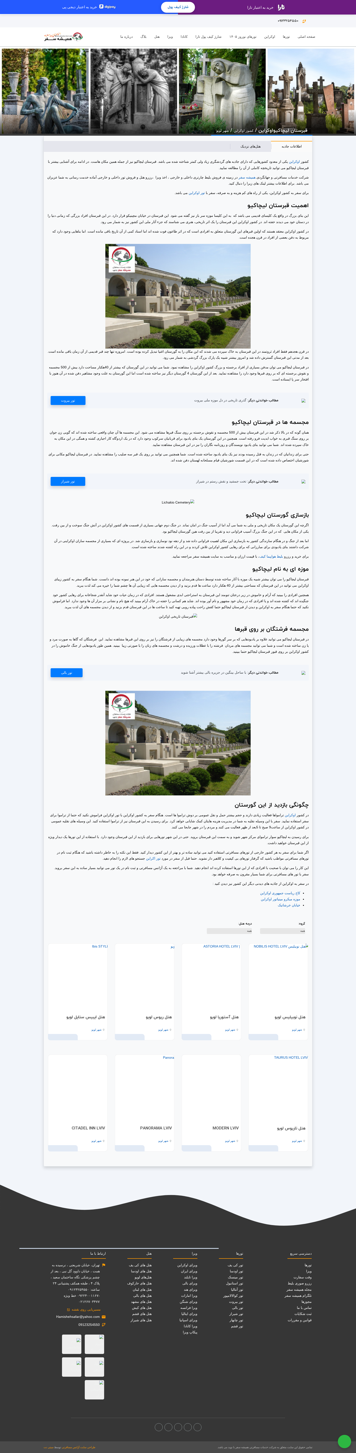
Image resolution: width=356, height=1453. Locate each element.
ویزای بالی (189, 1283)
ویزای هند (190, 1289)
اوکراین (294, 161)
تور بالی (66, 673)
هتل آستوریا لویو (224, 1017)
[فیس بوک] (197, 1427)
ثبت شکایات (303, 1314)
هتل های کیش (142, 1308)
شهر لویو (222, 130)
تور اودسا (236, 1271)
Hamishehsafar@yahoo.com (78, 1317)
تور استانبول (234, 1283)
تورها (286, 37)
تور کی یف (235, 1265)
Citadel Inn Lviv (88, 1128)
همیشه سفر (247, 177)
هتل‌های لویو (143, 1277)
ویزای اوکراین (187, 1265)
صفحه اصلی (306, 37)
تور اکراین (153, 858)
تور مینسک (235, 1277)
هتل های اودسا (141, 1271)
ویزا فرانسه (188, 1308)
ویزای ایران (189, 1271)
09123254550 (89, 1325)
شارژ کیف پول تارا (208, 37)
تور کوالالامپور (233, 1296)
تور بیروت (68, 400)
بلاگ (143, 37)
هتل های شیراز (141, 1320)
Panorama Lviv (156, 1128)
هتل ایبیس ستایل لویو (85, 1017)
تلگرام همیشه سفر (298, 1296)
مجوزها (307, 1302)
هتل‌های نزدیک (250, 146)
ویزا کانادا (190, 1326)
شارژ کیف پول (178, 7)
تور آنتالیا (237, 1289)
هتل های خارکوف (139, 1283)
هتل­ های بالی (142, 1296)
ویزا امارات (189, 1296)
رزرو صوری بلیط (300, 1283)
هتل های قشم (142, 1314)
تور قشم (237, 1326)
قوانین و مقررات (300, 1320)
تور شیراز (68, 481)
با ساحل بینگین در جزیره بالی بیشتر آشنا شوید (213, 672)
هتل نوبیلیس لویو (290, 1017)
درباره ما (126, 37)
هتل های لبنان (142, 1289)
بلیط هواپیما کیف (271, 556)
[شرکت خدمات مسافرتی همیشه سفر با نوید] (63, 36)
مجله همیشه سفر (299, 1289)
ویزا (170, 37)
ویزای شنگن (188, 1302)
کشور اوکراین (244, 130)
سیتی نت (49, 1447)
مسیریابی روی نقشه (84, 1309)
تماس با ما (304, 1308)
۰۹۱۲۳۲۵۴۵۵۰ (292, 21)
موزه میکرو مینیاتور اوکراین (280, 899)
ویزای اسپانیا (188, 1320)
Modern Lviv (226, 1128)
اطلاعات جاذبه (292, 146)
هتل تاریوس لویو (291, 1128)
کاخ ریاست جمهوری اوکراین (280, 893)
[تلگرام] (178, 1427)
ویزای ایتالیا (189, 1314)
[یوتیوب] (168, 1427)
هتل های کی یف (140, 1265)
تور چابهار (236, 1320)
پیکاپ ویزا (190, 1332)
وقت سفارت (303, 1277)
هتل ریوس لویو (159, 1017)
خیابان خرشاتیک (289, 905)
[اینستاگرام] (188, 1427)
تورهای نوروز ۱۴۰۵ (242, 37)
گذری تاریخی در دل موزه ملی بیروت (220, 400)
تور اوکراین (197, 193)
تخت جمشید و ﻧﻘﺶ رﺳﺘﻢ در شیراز (221, 481)
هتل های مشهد (141, 1302)
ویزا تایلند (190, 1277)
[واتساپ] (159, 1427)
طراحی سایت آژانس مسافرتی (78, 1447)
